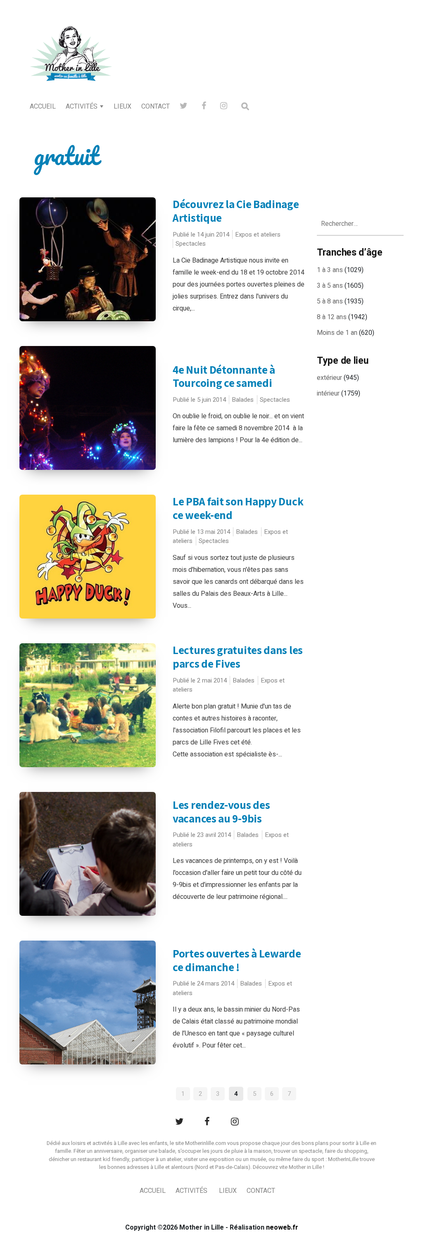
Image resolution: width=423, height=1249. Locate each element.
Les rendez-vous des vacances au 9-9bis (221, 811)
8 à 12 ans (332, 317)
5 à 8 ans (330, 301)
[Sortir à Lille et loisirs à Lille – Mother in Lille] (71, 64)
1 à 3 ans (330, 270)
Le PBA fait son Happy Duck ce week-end (238, 508)
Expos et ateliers (257, 234)
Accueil (43, 106)
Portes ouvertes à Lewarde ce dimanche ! (237, 960)
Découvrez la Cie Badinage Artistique (236, 211)
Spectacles (191, 243)
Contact (155, 106)
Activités (81, 106)
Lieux (122, 106)
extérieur (329, 378)
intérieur (328, 393)
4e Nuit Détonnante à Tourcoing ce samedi (224, 376)
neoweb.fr (282, 1227)
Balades (243, 399)
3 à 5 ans (330, 286)
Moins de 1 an (337, 333)
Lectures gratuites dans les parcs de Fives (238, 656)
